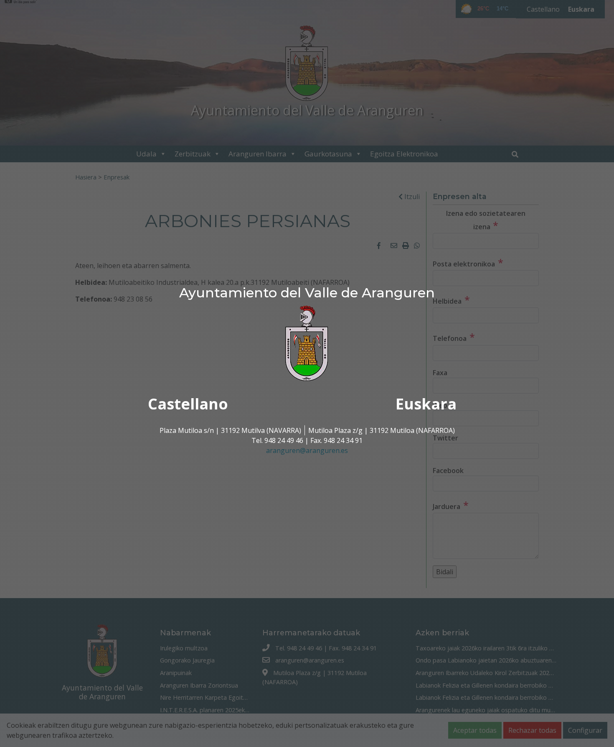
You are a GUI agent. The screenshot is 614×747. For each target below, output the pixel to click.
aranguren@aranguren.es (307, 450)
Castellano (188, 404)
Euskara (426, 404)
